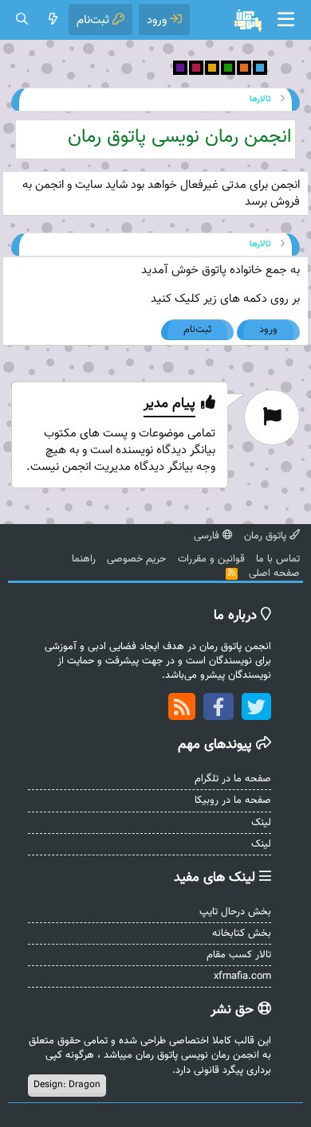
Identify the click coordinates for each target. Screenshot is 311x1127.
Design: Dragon (66, 1085)
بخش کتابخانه (241, 933)
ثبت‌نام (197, 330)
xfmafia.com (242, 976)
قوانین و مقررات (211, 559)
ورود (268, 330)
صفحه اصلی (274, 573)
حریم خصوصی (136, 559)
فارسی (208, 536)
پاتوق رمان (266, 536)
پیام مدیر (169, 404)
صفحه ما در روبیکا (233, 800)
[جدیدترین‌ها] (53, 19)
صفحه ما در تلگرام (233, 779)
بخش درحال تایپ (235, 912)
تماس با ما (278, 559)
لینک (261, 823)
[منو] (286, 20)
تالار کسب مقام (239, 955)
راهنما (84, 559)
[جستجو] (21, 19)
